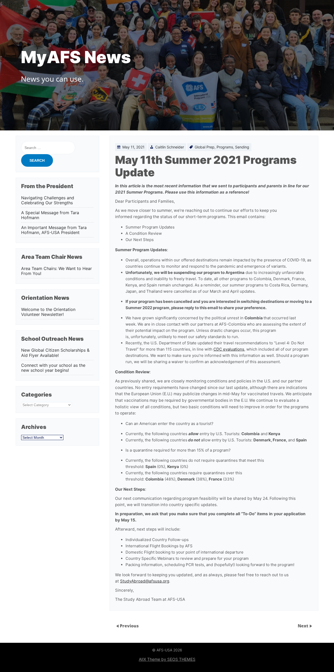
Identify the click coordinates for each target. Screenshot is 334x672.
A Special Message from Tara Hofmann (50, 215)
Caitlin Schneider (169, 147)
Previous (129, 626)
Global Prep (204, 147)
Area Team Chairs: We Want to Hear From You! (56, 271)
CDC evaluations (228, 349)
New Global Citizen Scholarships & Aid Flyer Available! (55, 353)
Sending (242, 147)
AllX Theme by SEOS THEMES (167, 659)
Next (303, 626)
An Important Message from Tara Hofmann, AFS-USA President (54, 230)
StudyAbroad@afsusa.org (144, 581)
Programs (225, 147)
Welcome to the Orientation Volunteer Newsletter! (48, 312)
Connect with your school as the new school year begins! (53, 368)
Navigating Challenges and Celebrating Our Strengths (47, 200)
